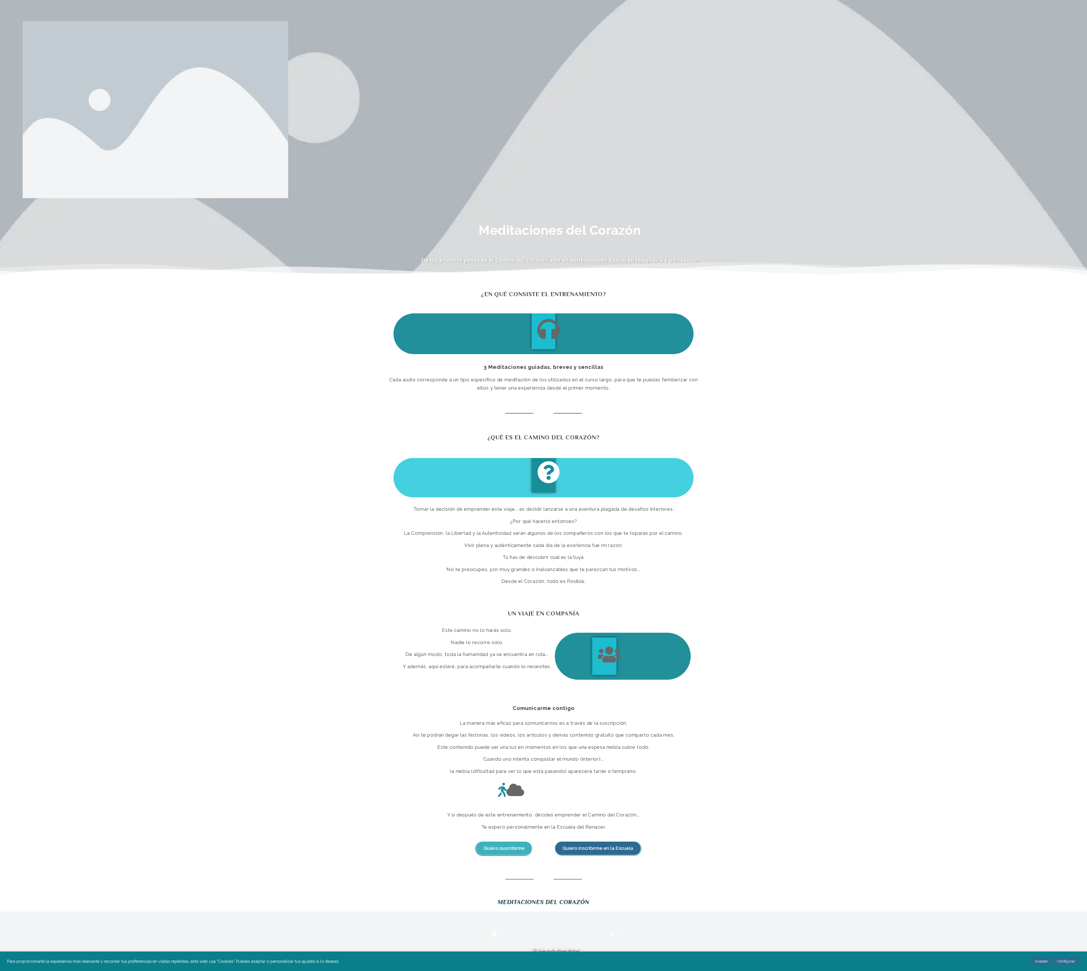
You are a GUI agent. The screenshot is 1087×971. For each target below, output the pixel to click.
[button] (495, 934)
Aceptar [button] (1041, 961)
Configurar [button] (1066, 961)
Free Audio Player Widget (559, 951)
